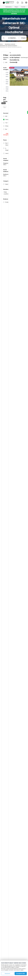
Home (1, 44)
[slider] (5, 106)
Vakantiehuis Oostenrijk (10, 44)
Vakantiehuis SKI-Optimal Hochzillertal (8, 45)
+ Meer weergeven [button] (6, 134)
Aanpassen (7, 973)
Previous (13, 76)
